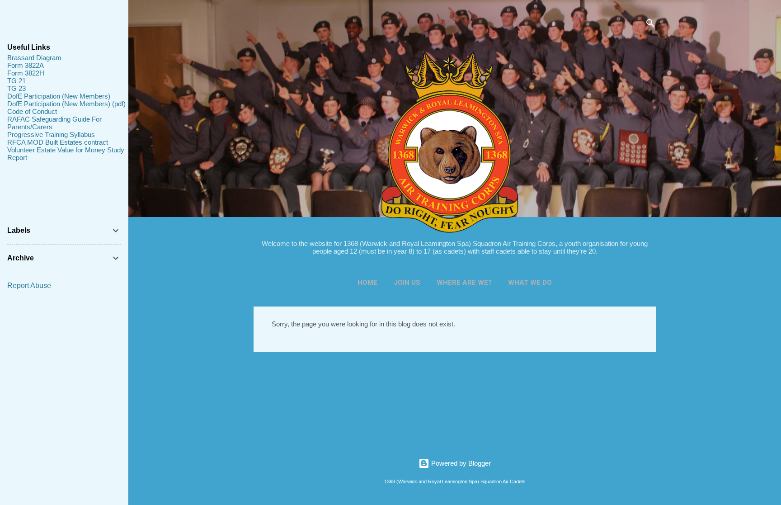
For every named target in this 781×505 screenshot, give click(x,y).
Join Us (407, 282)
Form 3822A (25, 65)
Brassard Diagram (34, 57)
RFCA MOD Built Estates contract (57, 142)
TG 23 (16, 88)
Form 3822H (25, 73)
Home (367, 282)
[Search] (650, 24)
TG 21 (16, 81)
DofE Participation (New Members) (58, 96)
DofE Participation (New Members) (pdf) (66, 104)
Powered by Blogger (460, 463)
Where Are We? (464, 282)
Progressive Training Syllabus (51, 134)
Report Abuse (29, 285)
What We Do (530, 282)
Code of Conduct (32, 111)
